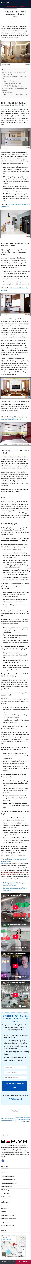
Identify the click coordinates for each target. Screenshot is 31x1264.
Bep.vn (3, 863)
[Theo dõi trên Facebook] (2, 1160)
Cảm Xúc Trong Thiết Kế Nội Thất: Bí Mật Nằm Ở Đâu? (14, 77)
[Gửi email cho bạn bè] (18, 1110)
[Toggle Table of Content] (26, 70)
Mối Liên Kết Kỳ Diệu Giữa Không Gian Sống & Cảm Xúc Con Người (14, 73)
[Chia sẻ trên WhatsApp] (12, 1110)
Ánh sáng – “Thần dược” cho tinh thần (12, 81)
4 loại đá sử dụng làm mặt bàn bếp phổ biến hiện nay (23, 1119)
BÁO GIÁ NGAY (23, 1261)
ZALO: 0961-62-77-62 (7, 1261)
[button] (29, 2)
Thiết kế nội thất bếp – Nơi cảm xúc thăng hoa (14, 88)
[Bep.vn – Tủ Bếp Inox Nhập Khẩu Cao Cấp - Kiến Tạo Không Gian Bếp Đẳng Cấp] (5, 2)
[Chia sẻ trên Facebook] (15, 1110)
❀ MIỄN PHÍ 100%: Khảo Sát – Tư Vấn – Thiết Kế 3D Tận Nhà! (15, 95)
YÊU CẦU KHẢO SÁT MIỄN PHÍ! (15, 1085)
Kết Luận (4, 90)
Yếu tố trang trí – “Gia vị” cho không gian (13, 86)
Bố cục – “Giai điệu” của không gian (12, 83)
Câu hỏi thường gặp (7, 92)
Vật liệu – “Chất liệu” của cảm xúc (12, 85)
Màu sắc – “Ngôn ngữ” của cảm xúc (12, 80)
